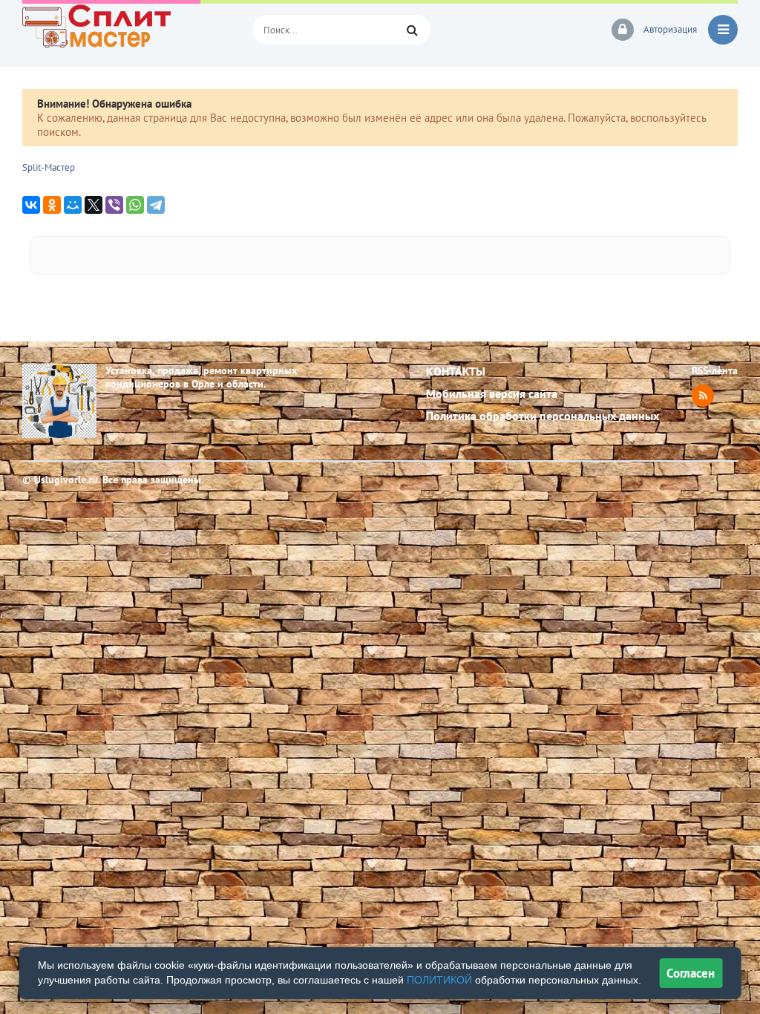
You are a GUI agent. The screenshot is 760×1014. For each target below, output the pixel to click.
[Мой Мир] (73, 205)
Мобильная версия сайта (491, 393)
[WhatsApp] (135, 205)
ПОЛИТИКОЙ (439, 980)
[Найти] (412, 30)
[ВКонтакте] (31, 205)
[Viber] (114, 205)
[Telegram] (156, 205)
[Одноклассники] (52, 205)
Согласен (690, 973)
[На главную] (126, 30)
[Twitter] (93, 205)
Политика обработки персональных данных (542, 415)
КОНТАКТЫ (455, 371)
